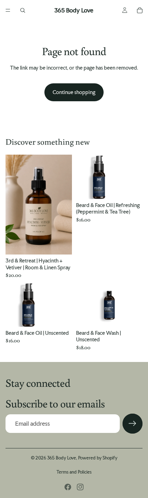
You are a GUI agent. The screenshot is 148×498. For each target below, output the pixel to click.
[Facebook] (68, 487)
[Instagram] (80, 487)
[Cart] (139, 10)
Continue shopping (74, 92)
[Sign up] (132, 424)
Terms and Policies (74, 472)
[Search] (22, 10)
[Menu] (8, 10)
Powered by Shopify (97, 457)
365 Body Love (61, 457)
